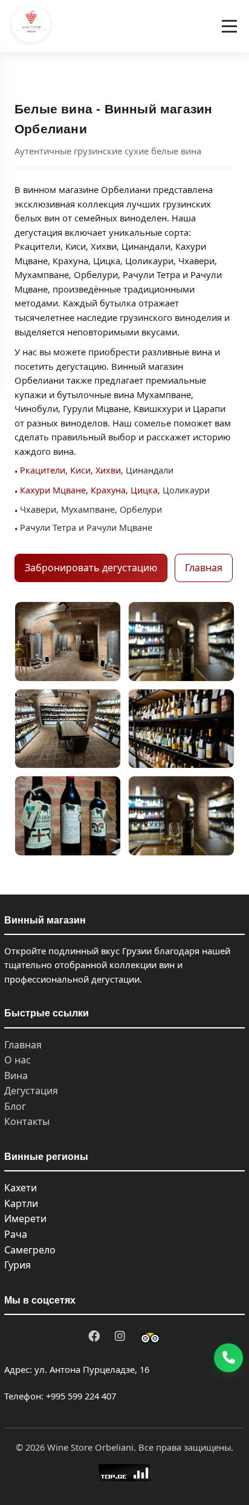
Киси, (81, 470)
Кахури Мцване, (54, 490)
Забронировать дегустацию (91, 567)
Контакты (27, 1121)
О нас (17, 1059)
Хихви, (109, 470)
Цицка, (145, 490)
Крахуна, (109, 490)
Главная (203, 567)
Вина (16, 1075)
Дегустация (31, 1090)
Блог (15, 1106)
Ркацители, (44, 470)
